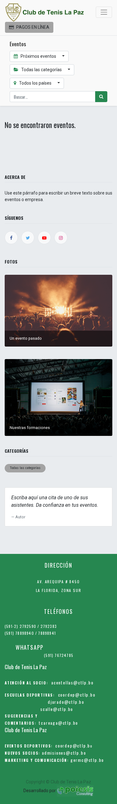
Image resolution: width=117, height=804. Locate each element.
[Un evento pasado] (58, 310)
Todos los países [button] (35, 83)
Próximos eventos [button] (38, 56)
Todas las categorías (25, 468)
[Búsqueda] (101, 96)
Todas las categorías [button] (41, 69)
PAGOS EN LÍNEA (32, 27)
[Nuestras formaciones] (58, 397)
